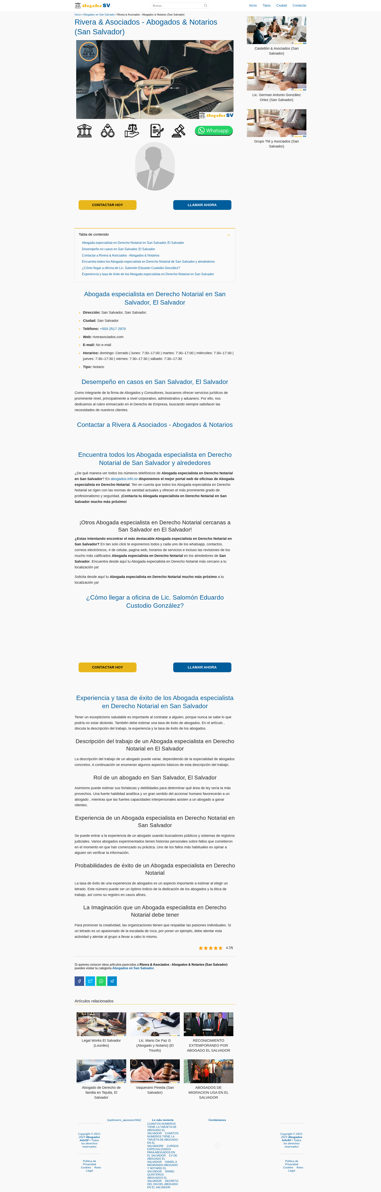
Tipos (266, 5)
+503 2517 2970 (113, 329)
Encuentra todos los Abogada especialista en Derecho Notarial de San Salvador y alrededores (148, 261)
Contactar (299, 5)
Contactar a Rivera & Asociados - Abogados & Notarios (120, 255)
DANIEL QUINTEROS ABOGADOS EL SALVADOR (161, 1176)
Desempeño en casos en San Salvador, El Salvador (118, 249)
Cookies (86, 1167)
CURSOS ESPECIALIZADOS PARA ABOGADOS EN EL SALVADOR (162, 1150)
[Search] (206, 5)
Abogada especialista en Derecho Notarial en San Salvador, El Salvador (133, 242)
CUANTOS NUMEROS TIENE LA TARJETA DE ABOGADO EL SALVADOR (161, 1128)
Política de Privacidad (89, 1162)
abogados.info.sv (124, 479)
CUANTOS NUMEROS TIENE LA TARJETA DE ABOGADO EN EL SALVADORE (162, 1140)
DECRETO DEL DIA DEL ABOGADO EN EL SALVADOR (162, 1184)
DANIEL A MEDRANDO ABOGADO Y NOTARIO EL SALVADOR (162, 1166)
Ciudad (281, 5)
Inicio (253, 5)
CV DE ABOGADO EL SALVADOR (162, 1158)
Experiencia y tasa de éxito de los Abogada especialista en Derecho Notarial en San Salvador (148, 274)
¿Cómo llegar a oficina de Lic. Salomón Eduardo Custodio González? (131, 268)
